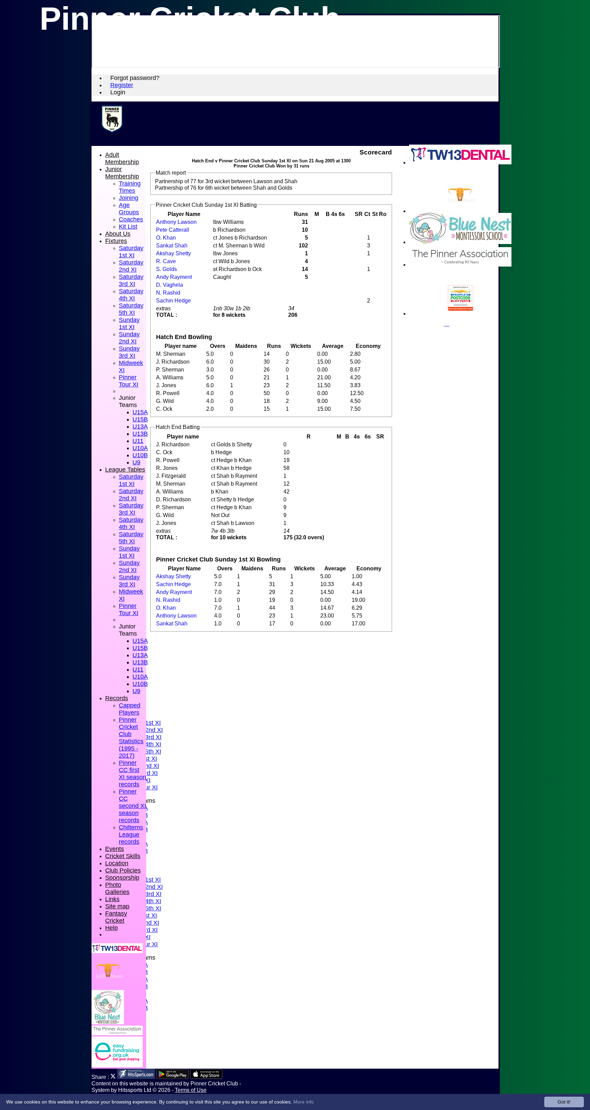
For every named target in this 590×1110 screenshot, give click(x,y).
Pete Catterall (172, 230)
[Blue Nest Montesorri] (460, 242)
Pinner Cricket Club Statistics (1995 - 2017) (131, 737)
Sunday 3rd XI (129, 352)
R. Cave (166, 261)
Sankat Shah (171, 245)
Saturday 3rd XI (131, 280)
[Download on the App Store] (206, 1077)
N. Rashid (168, 292)
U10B (140, 455)
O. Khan (166, 237)
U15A (140, 412)
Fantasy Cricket (116, 917)
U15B (140, 419)
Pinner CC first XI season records (132, 773)
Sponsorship (122, 877)
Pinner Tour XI (128, 381)
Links (112, 899)
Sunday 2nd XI (129, 338)
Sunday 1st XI (129, 323)
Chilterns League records (131, 834)
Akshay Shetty (173, 253)
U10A (140, 448)
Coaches (131, 219)
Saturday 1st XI (131, 252)
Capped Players (129, 709)
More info (303, 1102)
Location (116, 863)
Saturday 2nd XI (131, 266)
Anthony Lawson (176, 222)
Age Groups (129, 209)
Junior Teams (128, 401)
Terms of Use (191, 1090)
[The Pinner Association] (460, 265)
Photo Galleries (117, 888)
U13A (140, 426)
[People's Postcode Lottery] (460, 313)
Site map (117, 906)
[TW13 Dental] (460, 162)
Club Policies (123, 870)
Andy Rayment (174, 277)
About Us (117, 233)
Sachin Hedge (173, 300)
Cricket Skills (122, 856)
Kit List (128, 226)
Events (114, 848)
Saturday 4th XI (131, 295)
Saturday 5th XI (131, 309)
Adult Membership (122, 158)
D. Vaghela (169, 285)
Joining (128, 197)
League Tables (125, 469)
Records (116, 698)
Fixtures (116, 241)
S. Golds (166, 269)
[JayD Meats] (460, 211)
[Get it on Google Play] (172, 1077)
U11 (137, 440)
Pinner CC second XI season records (132, 806)
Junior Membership (122, 173)
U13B (140, 433)
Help (111, 927)
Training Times (130, 187)
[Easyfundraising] (117, 1065)
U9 (136, 462)
